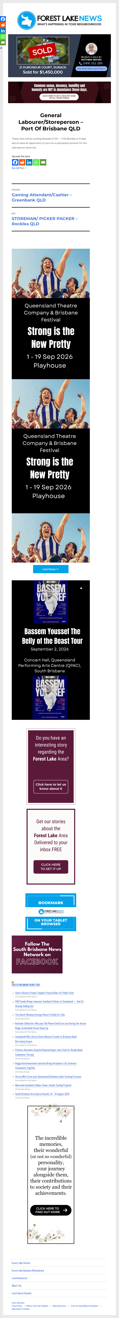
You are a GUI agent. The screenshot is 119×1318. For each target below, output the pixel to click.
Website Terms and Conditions (37, 1305)
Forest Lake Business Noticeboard (28, 1270)
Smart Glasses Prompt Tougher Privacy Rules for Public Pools (44, 993)
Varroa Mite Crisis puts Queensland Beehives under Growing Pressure (48, 1076)
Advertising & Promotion (20, 1308)
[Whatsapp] (36, 162)
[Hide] (1, 48)
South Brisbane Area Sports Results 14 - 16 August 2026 (42, 1094)
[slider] (47, 717)
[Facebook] (15, 162)
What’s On (16, 1285)
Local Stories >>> (51, 569)
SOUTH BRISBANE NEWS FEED (26, 985)
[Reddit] (22, 162)
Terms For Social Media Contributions (84, 1305)
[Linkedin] (29, 162)
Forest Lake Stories (21, 1263)
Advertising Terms (59, 1305)
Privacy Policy (17, 1305)
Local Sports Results (21, 1293)
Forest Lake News (18, 1302)
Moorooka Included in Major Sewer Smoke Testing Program (43, 1085)
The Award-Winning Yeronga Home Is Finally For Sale (40, 1014)
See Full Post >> (19, 168)
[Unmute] (74, 717)
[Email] (43, 162)
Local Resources (19, 1278)
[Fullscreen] (86, 717)
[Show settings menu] (80, 717)
